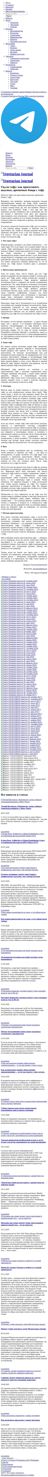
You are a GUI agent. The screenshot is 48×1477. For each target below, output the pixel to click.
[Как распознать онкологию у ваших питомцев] (20, 1416)
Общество (14, 69)
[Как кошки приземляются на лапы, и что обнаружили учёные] (24, 914)
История (13, 52)
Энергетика (15, 60)
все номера (6, 579)
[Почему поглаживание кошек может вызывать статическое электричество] (24, 1027)
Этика (12, 46)
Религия (13, 48)
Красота (9, 71)
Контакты (9, 7)
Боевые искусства (17, 54)
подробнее (5, 832)
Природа (13, 63)
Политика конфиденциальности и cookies (17, 1475)
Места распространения (15, 11)
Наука (8, 20)
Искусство (14, 79)
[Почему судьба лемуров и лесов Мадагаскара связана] (23, 1324)
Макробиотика (16, 37)
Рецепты (13, 39)
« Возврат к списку (8, 577)
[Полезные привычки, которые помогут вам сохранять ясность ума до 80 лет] (24, 993)
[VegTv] (4, 1460)
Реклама (9, 9)
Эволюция (14, 25)
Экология (9, 56)
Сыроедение (15, 35)
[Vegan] (11, 1460)
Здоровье (13, 88)
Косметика (14, 73)
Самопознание (16, 67)
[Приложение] (7, 1464)
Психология (10, 65)
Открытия (14, 23)
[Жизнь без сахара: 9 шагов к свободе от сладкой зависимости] (24, 1263)
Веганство (14, 33)
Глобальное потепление (19, 58)
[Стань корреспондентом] (11, 1467)
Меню (8, 3)
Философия (10, 44)
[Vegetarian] (34, 1460)
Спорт (12, 84)
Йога (12, 86)
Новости (9, 18)
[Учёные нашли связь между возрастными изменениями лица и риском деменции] (24, 1103)
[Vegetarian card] (22, 1460)
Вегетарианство (16, 31)
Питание (9, 29)
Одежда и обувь (16, 75)
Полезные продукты (18, 42)
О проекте (10, 5)
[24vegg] (4, 1462)
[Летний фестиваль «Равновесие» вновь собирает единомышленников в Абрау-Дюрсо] (24, 802)
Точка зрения (15, 50)
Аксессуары (15, 77)
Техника (13, 27)
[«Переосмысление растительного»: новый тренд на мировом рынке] (24, 1178)
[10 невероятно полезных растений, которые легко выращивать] (24, 953)
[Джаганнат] (6, 1469)
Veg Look (14, 82)
